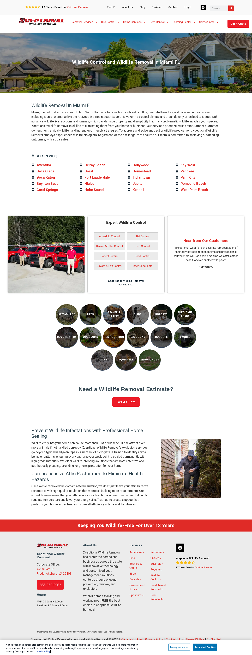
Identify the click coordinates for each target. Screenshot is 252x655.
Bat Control (142, 236)
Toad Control (142, 256)
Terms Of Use (195, 639)
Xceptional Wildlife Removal (126, 281)
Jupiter (138, 184)
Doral (89, 171)
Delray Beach (95, 165)
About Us (127, 7)
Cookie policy (175, 639)
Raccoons (156, 552)
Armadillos (135, 552)
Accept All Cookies (205, 647)
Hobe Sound (94, 190)
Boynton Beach (48, 184)
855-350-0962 (50, 585)
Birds (132, 573)
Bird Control (108, 22)
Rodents (156, 569)
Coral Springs (47, 190)
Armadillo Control (109, 236)
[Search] (231, 8)
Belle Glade (45, 171)
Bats (132, 558)
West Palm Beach (194, 190)
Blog (142, 7)
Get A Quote (238, 23)
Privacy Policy (154, 639)
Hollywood (141, 165)
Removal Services (82, 22)
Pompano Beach (193, 184)
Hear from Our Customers (205, 240)
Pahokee (187, 171)
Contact (173, 7)
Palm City (188, 177)
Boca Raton (46, 177)
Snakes (155, 558)
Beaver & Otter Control (109, 246)
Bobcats (134, 579)
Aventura (44, 165)
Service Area (206, 22)
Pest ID (111, 7)
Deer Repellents (142, 266)
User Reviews (77, 7)
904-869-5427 (126, 284)
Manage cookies (132, 639)
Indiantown (141, 177)
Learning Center (181, 22)
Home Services (132, 22)
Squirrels (156, 563)
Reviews (156, 7)
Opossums (136, 595)
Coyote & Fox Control (109, 266)
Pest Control (157, 22)
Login (187, 7)
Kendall (138, 190)
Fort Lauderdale (97, 177)
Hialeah (90, 184)
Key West (188, 165)
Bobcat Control (109, 256)
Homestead (142, 171)
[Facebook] (203, 7)
